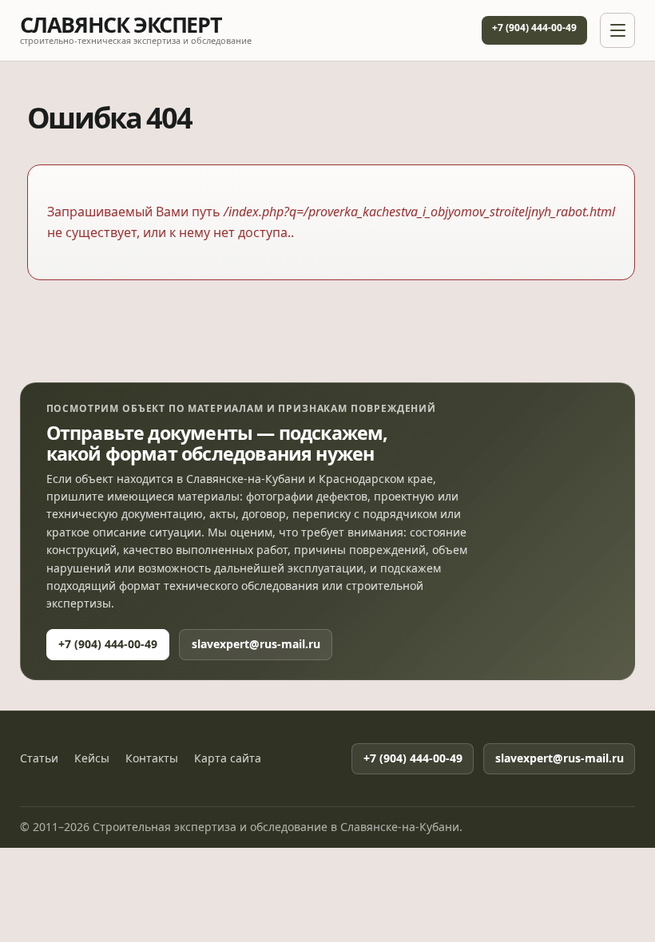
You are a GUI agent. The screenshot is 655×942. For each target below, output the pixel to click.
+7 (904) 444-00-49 (534, 27)
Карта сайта (227, 758)
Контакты (151, 758)
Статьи (39, 758)
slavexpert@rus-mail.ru (256, 643)
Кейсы (91, 758)
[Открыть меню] (617, 30)
